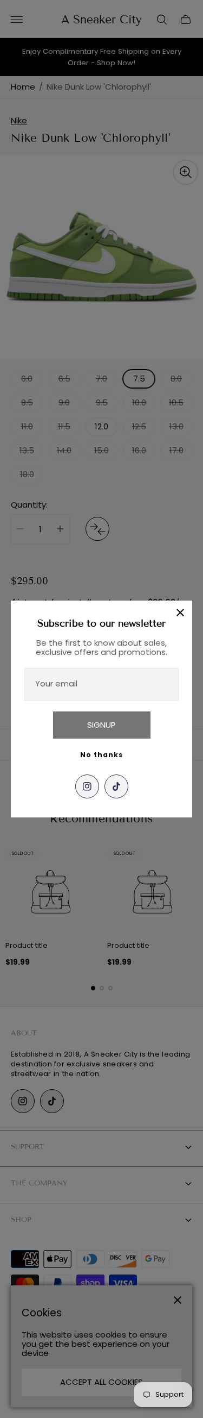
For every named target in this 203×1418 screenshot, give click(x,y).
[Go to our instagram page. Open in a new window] (87, 786)
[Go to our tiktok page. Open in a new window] (116, 786)
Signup (101, 724)
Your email (56, 683)
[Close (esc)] (180, 612)
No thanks (101, 754)
